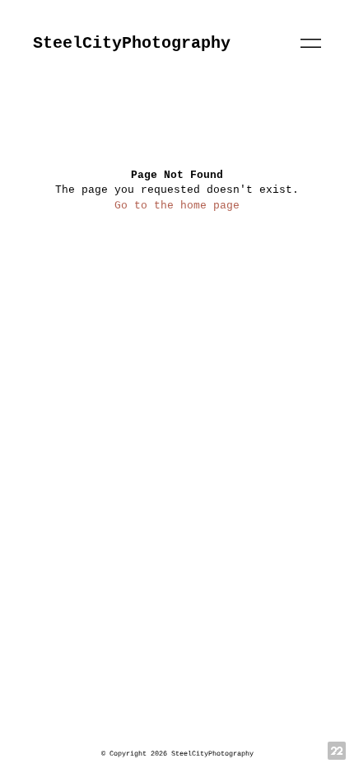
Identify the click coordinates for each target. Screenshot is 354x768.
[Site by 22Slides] (337, 751)
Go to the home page (177, 205)
